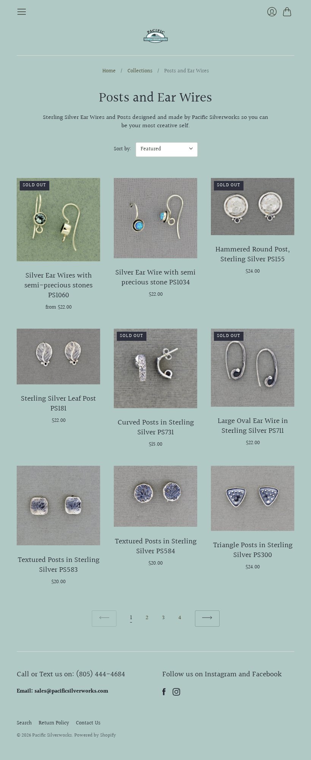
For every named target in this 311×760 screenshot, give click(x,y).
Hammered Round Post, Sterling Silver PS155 (252, 254)
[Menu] (22, 12)
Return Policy (54, 723)
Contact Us (88, 723)
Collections (139, 71)
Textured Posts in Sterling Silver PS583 (58, 565)
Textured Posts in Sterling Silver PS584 (155, 546)
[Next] (207, 618)
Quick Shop (58, 252)
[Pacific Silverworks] (155, 36)
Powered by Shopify (95, 735)
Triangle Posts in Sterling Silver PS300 (252, 550)
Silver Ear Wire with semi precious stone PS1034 (155, 278)
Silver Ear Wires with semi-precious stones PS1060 (58, 285)
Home (109, 71)
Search (24, 723)
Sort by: (122, 149)
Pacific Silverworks (52, 735)
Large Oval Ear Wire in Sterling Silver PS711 (253, 426)
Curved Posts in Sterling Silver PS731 (156, 428)
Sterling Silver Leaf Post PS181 (58, 404)
